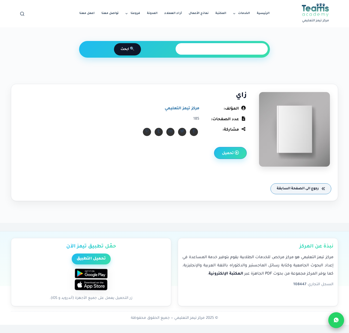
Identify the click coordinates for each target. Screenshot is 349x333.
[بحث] (22, 14)
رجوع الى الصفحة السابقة (298, 189)
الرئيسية (263, 13)
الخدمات (244, 13)
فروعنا (135, 13)
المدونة (152, 13)
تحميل (228, 153)
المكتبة (220, 13)
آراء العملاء (173, 13)
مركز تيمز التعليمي (182, 109)
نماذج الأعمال (199, 13)
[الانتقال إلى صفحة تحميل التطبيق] (91, 280)
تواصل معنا (110, 13)
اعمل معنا (87, 13)
